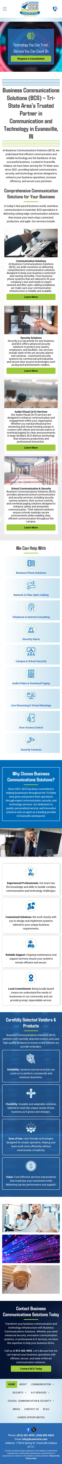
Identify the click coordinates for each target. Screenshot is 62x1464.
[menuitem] (11, 1384)
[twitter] (33, 1430)
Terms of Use (54, 1456)
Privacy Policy (31, 1458)
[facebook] (28, 1430)
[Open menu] (5, 9)
